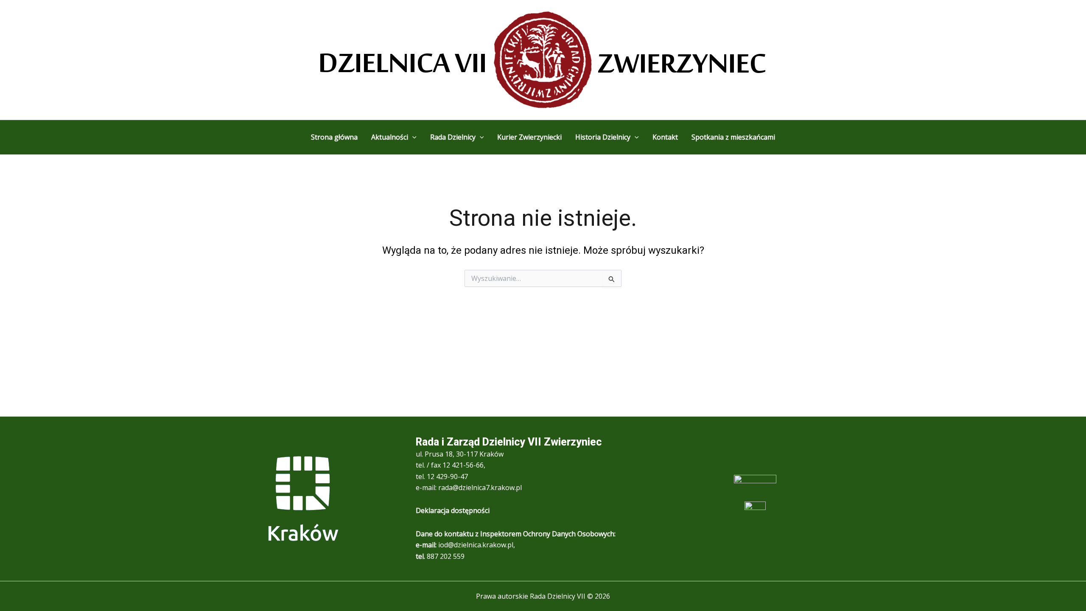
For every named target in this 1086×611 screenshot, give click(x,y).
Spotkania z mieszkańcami (733, 137)
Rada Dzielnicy (453, 137)
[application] (412, 137)
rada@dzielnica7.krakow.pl (480, 487)
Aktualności (389, 137)
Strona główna (334, 137)
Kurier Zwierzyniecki (529, 137)
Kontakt (665, 137)
